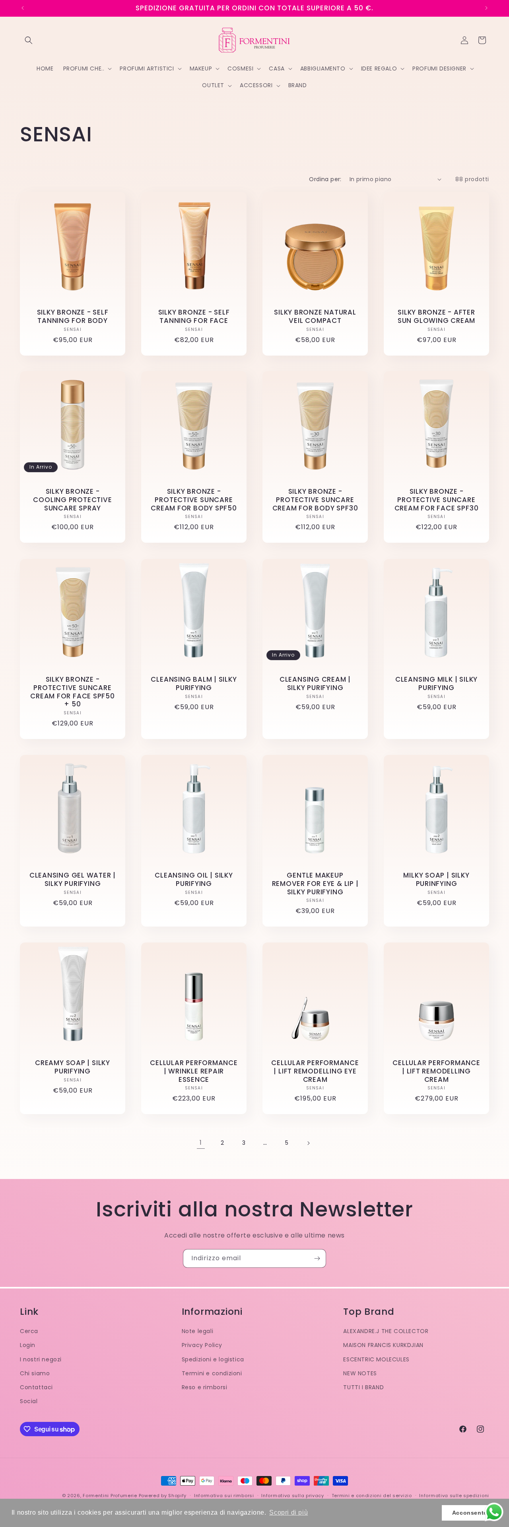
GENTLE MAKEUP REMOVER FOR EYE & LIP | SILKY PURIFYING (315, 883)
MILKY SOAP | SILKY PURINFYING (436, 879)
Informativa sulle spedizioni (454, 1495)
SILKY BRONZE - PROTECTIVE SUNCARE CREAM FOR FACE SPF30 (436, 499)
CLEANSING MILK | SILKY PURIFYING (436, 683)
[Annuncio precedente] (22, 8)
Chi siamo (35, 1373)
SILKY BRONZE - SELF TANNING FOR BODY (73, 316)
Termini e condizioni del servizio (372, 1495)
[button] (28, 40)
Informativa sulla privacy (292, 1495)
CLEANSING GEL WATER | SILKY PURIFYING (72, 879)
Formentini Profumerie (110, 1495)
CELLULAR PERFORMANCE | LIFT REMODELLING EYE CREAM (315, 1071)
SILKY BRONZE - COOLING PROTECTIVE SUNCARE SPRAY (72, 499)
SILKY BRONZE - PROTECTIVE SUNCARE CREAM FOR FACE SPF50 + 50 (72, 691)
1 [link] (201, 1142)
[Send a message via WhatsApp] (494, 1512)
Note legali (198, 1331)
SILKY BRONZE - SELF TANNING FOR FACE (194, 316)
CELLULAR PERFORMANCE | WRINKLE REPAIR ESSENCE (194, 1071)
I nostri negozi (41, 1359)
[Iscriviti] (317, 1258)
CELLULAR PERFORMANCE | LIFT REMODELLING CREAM (436, 1071)
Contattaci (36, 1387)
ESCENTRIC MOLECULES (376, 1359)
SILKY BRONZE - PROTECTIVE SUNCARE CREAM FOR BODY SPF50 (194, 499)
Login (27, 1345)
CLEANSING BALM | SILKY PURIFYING (194, 683)
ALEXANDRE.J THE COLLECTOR (385, 1331)
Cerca (29, 1331)
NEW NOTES (360, 1373)
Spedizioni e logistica (213, 1359)
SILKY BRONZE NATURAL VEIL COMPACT (315, 316)
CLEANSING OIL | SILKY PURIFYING (194, 879)
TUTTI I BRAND (363, 1387)
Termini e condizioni (212, 1373)
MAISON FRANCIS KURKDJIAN (383, 1345)
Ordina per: (325, 179)
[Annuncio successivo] (486, 8)
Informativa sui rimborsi (224, 1495)
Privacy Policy (202, 1345)
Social (29, 1401)
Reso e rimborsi (204, 1387)
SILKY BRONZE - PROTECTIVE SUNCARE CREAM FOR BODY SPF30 (315, 499)
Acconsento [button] (470, 1512)
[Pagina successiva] (308, 1143)
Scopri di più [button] (288, 1512)
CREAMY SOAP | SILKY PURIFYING (72, 1067)
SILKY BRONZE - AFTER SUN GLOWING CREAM (436, 316)
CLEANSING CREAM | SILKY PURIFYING (315, 683)
